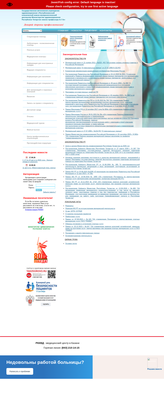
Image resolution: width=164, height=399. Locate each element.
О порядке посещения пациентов (78, 214)
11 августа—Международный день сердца (39, 168)
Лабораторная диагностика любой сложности (105, 38)
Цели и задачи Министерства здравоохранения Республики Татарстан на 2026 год (97, 146)
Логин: (30, 185)
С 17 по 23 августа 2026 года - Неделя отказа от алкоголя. (38, 161)
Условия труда (71, 243)
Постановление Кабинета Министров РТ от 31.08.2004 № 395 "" (102, 166)
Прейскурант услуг (72, 216)
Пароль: (31, 188)
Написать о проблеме (19, 371)
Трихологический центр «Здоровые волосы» (76, 38)
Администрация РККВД (34, 210)
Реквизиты (69, 206)
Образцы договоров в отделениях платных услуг (84, 224)
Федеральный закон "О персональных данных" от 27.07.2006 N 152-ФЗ (92, 68)
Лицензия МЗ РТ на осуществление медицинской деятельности (90, 208)
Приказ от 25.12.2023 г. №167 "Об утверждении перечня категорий (102, 228)
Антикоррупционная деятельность (78, 236)
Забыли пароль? (49, 192)
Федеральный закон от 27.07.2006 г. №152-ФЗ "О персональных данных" (93, 131)
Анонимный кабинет (133, 36)
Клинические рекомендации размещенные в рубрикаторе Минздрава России (95, 71)
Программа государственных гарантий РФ (81, 92)
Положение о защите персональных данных (82, 233)
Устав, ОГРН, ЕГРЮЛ (73, 211)
